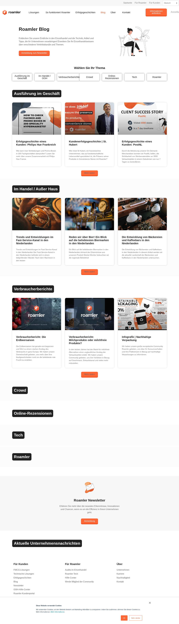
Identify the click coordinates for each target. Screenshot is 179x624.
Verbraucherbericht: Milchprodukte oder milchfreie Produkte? (88, 340)
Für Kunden (154, 3)
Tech (134, 77)
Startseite (127, 3)
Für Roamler (140, 3)
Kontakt (126, 12)
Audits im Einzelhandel (75, 570)
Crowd (89, 77)
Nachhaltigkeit (123, 578)
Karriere (120, 574)
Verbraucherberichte (69, 77)
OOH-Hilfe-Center (21, 589)
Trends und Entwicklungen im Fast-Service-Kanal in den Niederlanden (34, 240)
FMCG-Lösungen (21, 570)
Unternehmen (123, 570)
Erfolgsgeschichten (85, 12)
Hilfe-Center (70, 578)
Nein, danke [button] (135, 618)
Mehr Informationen (58, 612)
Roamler (156, 77)
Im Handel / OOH (45, 77)
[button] (89, 173)
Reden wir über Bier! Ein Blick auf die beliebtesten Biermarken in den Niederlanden (89, 240)
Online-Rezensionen (112, 77)
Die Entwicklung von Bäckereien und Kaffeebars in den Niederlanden (142, 240)
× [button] (149, 602)
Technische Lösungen (23, 574)
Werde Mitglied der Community (79, 582)
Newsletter (18, 585)
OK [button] (124, 618)
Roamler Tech (71, 574)
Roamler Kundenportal (24, 593)
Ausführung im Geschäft (22, 77)
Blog (103, 12)
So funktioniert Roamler (58, 12)
